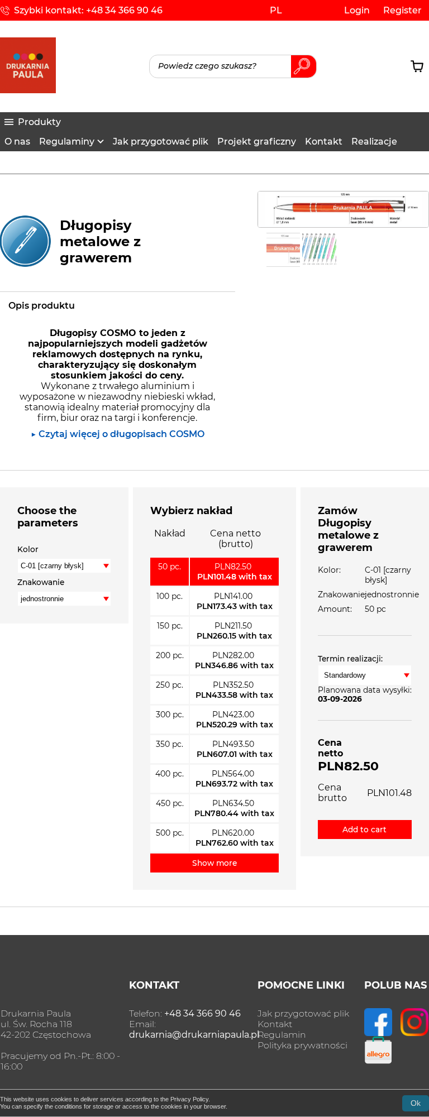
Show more (214, 863)
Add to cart (364, 829)
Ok (416, 1103)
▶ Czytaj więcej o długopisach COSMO (117, 434)
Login (357, 10)
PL (276, 10)
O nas (17, 141)
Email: (194, 1029)
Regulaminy (66, 141)
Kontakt (323, 141)
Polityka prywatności (302, 1045)
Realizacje (374, 141)
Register (402, 10)
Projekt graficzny (256, 141)
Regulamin (282, 1034)
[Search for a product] (233, 66)
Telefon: (185, 1013)
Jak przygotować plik (160, 141)
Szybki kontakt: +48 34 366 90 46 (88, 10)
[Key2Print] (28, 90)
